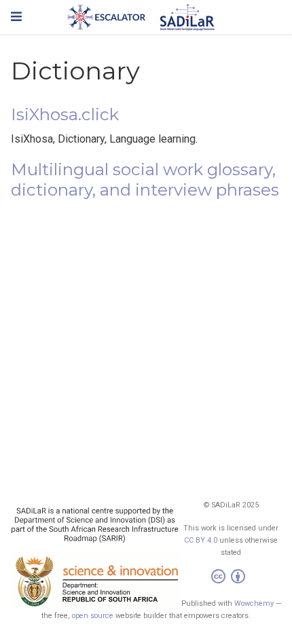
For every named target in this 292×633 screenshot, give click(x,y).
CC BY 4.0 (200, 540)
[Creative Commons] (231, 578)
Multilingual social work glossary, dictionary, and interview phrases (145, 180)
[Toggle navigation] (16, 16)
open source (92, 615)
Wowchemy (254, 603)
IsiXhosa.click (65, 114)
